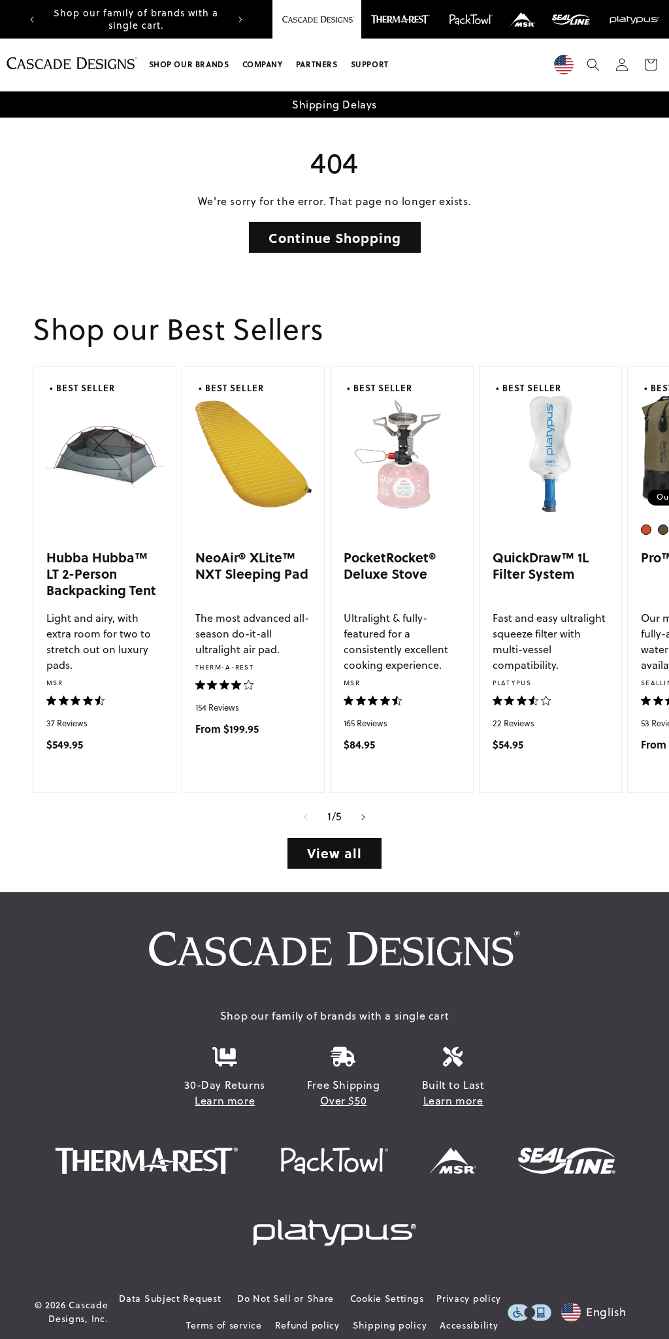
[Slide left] (305, 817)
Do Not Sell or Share (285, 1298)
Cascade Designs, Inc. (78, 1312)
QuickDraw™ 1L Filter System (541, 565)
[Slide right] (363, 817)
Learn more (225, 1100)
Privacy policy (468, 1298)
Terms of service (223, 1325)
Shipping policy (390, 1325)
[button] (189, 64)
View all (334, 852)
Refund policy (307, 1325)
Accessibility (469, 1325)
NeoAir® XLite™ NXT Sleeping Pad (251, 565)
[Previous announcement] (32, 19)
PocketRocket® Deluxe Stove (390, 565)
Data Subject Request (170, 1298)
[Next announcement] (240, 19)
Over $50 (343, 1100)
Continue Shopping (335, 237)
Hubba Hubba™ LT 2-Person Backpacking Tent (101, 573)
